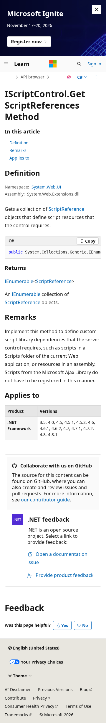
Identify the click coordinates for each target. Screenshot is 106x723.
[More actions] (96, 77)
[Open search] (79, 64)
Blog (84, 689)
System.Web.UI (46, 187)
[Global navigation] (6, 64)
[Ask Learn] (69, 77)
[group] (53, 252)
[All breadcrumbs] (10, 77)
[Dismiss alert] (96, 9)
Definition (19, 142)
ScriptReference (66, 209)
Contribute (15, 698)
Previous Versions (55, 689)
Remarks (17, 150)
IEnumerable (19, 281)
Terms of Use (78, 706)
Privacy (40, 698)
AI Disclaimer (18, 689)
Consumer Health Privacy (29, 706)
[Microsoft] (53, 64)
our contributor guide (45, 499)
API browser (32, 77)
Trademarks (16, 714)
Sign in (94, 63)
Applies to (19, 158)
